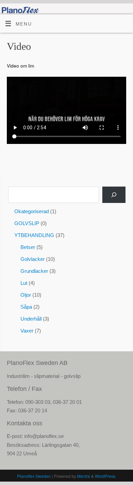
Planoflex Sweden (34, 476)
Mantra (83, 476)
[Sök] (113, 195)
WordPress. (105, 476)
